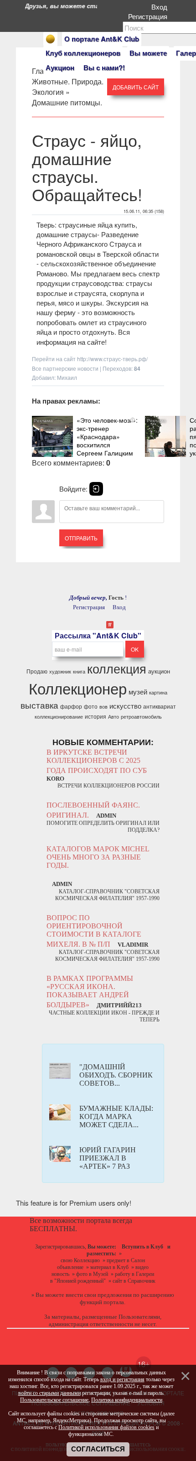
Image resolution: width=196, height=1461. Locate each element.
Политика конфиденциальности (126, 1400)
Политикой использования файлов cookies (106, 1427)
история (95, 716)
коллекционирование (59, 716)
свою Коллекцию (80, 1260)
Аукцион (60, 67)
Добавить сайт (136, 87)
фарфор (71, 706)
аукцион (159, 671)
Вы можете (148, 53)
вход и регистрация (122, 1379)
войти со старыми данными (49, 1393)
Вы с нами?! (104, 67)
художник (60, 671)
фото (91, 706)
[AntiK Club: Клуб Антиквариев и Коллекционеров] (50, 39)
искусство (125, 705)
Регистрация (149, 16)
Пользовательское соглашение (54, 1400)
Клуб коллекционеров (83, 53)
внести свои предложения (99, 1294)
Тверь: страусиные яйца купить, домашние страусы (86, 229)
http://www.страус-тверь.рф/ (112, 359)
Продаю (36, 671)
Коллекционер (78, 688)
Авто (113, 716)
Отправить (81, 538)
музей (138, 691)
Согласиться (98, 1449)
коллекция (116, 668)
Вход (161, 6)
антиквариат (159, 706)
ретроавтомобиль (141, 716)
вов (103, 706)
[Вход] (96, 489)
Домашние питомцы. (67, 102)
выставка (39, 705)
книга (79, 671)
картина (158, 692)
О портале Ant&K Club (101, 39)
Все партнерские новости (65, 368)
